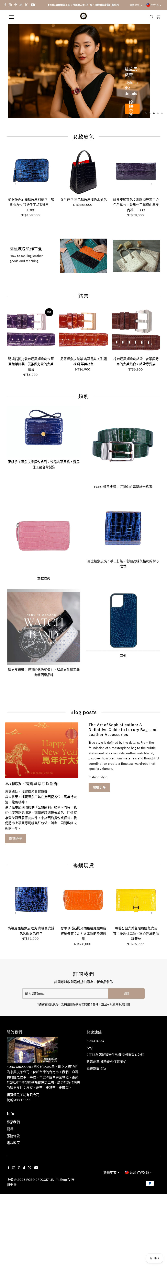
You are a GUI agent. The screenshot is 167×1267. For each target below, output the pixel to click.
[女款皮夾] (44, 535)
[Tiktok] (21, 5)
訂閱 (126, 993)
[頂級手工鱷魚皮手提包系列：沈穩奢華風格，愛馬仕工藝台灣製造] (44, 431)
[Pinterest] (15, 5)
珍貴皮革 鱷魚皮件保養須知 (106, 1062)
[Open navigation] (25, 17)
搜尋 (10, 1129)
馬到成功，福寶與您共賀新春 (31, 783)
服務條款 (13, 1136)
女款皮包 (83, 136)
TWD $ (154, 5)
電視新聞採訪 (96, 1069)
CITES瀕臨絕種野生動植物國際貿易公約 (115, 1055)
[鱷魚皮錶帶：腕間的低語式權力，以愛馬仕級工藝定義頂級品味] (44, 626)
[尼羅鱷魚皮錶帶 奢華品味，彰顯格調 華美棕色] (83, 330)
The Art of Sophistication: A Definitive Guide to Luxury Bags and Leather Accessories (123, 729)
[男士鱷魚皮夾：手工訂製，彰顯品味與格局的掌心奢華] (123, 526)
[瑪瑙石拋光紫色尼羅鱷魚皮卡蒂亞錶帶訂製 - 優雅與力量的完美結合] (31, 330)
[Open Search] (151, 17)
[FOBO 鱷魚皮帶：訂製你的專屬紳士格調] (123, 443)
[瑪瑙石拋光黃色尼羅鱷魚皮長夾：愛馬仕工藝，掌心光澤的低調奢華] (136, 899)
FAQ (89, 1048)
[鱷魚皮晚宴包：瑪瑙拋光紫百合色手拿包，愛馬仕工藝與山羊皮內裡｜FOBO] (136, 171)
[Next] (151, 184)
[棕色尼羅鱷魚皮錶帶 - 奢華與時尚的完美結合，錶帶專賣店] (136, 330)
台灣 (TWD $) (139, 1172)
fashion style (98, 777)
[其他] (123, 619)
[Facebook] (5, 5)
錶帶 (83, 296)
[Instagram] (10, 5)
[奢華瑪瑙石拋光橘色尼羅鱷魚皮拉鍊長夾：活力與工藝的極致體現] (83, 899)
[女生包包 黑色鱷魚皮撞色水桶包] (83, 171)
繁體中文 (134, 5)
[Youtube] (33, 5)
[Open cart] (158, 17)
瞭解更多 (131, 109)
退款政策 (13, 1143)
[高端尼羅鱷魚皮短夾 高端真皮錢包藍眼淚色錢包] (31, 899)
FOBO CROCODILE (39, 1180)
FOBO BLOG (95, 1041)
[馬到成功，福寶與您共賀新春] (41, 749)
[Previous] (15, 184)
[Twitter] (26, 5)
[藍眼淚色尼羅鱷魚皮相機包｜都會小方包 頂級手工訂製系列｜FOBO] (31, 171)
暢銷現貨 (83, 865)
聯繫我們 (13, 1122)
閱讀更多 (15, 838)
